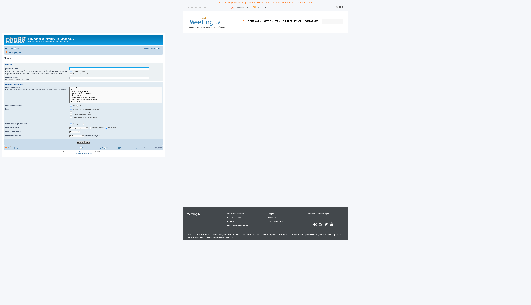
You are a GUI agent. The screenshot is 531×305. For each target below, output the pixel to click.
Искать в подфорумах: (14, 105)
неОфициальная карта (237, 225)
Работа (230, 221)
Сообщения (76, 124)
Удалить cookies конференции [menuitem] (130, 148)
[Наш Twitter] (200, 7)
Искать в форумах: (12, 87)
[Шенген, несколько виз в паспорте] (116, 98)
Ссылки (10, 48)
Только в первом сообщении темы (84, 117)
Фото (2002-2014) (276, 221)
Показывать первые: (13, 135)
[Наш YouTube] (205, 7)
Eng (341, 7)
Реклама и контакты (236, 213)
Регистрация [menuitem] (150, 48)
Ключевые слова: (12, 68)
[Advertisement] (207, 181)
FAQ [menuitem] (18, 48)
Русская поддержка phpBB (83, 153)
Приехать (254, 21)
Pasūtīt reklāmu (234, 217)
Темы (87, 124)
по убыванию (112, 128)
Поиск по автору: (12, 77)
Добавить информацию (318, 213)
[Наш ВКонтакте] (192, 7)
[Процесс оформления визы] (116, 94)
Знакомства (241, 8)
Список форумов (14, 53)
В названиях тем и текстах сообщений (86, 109)
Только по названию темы (81, 114)
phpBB (79, 151)
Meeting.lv (193, 214)
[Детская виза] (116, 102)
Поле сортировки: (12, 127)
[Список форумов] (16, 39)
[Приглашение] (116, 96)
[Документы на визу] (116, 90)
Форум (271, 213)
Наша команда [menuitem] (111, 148)
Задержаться (292, 21)
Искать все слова (78, 71)
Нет (80, 105)
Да (73, 105)
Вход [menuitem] (160, 48)
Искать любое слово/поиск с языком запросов (88, 74)
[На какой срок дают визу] (116, 92)
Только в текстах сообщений (82, 112)
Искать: (8, 109)
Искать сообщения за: (13, 131)
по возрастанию (98, 128)
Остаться (311, 21)
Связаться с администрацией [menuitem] (92, 148)
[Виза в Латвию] (116, 88)
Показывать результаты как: (16, 124)
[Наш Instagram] (196, 7)
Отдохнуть (272, 21)
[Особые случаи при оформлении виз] (116, 100)
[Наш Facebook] (188, 7)
